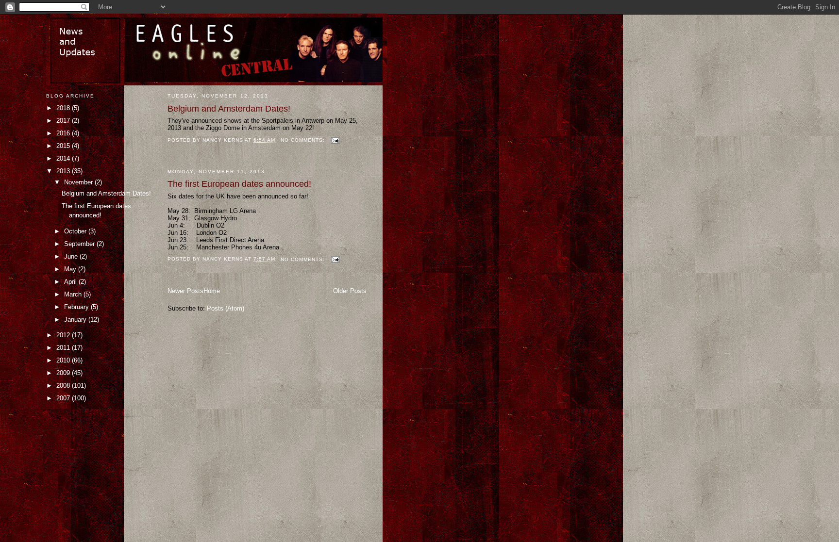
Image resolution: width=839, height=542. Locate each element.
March (74, 294)
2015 (64, 145)
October (76, 231)
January (76, 319)
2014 (64, 158)
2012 (64, 335)
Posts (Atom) (225, 308)
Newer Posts (185, 291)
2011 (64, 347)
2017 (64, 120)
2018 (64, 108)
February (77, 307)
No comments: (304, 140)
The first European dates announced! (239, 184)
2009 (64, 373)
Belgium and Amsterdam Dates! (229, 109)
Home (211, 291)
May (71, 269)
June (72, 256)
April (71, 281)
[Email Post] (335, 140)
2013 (64, 171)
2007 (64, 398)
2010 (64, 360)
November (79, 182)
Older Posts (350, 291)
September (80, 243)
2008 (64, 385)
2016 (64, 133)
